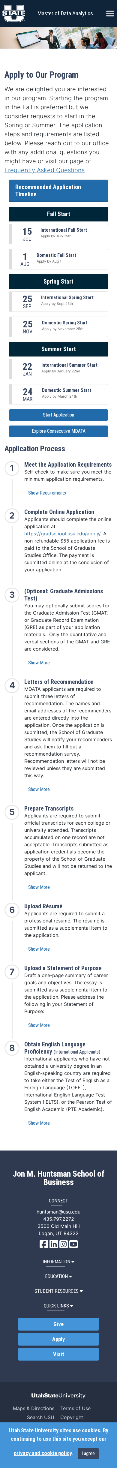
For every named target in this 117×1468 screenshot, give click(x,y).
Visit (58, 1354)
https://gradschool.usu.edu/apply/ (62, 534)
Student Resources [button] (56, 1291)
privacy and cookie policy (42, 1453)
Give (58, 1324)
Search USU (40, 1417)
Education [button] (56, 1276)
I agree (88, 1453)
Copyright (71, 1417)
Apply (58, 1339)
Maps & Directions (33, 1408)
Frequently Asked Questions (44, 170)
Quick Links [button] (56, 1305)
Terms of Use (75, 1408)
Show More (39, 663)
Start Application (58, 415)
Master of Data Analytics (65, 13)
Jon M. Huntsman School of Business (58, 1178)
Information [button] (56, 1261)
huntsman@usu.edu (58, 1212)
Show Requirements (47, 493)
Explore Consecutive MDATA (59, 431)
